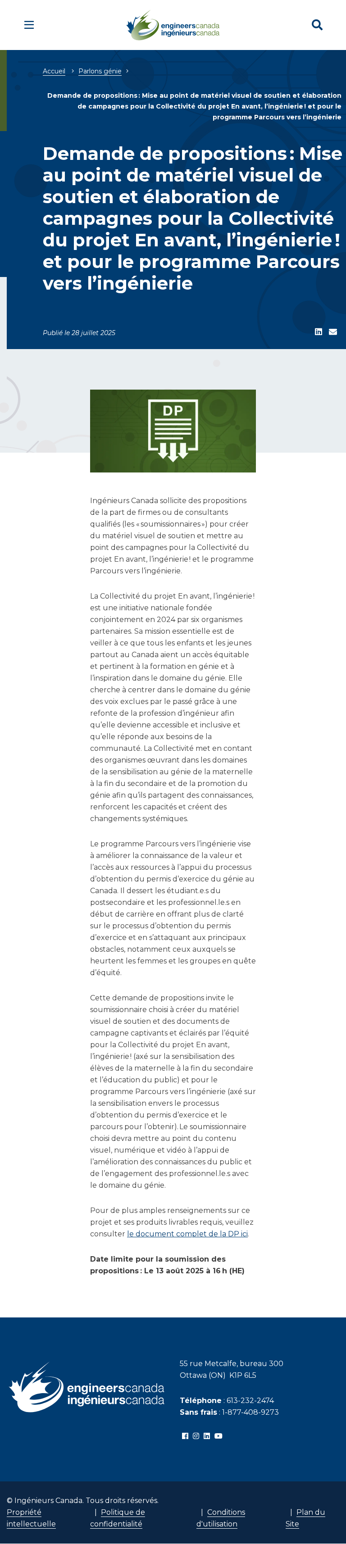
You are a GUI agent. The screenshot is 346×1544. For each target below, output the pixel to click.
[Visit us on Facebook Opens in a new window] (185, 1436)
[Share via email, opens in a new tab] (333, 332)
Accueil (54, 71)
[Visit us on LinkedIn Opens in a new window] (206, 1436)
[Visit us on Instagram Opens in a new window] (196, 1436)
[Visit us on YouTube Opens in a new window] (218, 1436)
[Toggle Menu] (29, 25)
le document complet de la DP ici (187, 1234)
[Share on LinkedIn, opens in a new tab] (318, 332)
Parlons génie (100, 71)
